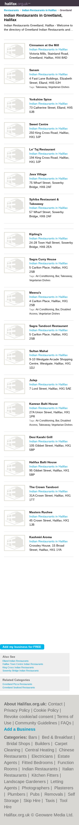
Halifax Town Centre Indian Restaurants (23, 664)
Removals (54, 794)
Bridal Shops (19, 743)
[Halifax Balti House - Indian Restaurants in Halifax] (14, 475)
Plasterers (63, 788)
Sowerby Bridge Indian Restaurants (21, 670)
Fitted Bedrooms (38, 762)
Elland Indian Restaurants (16, 661)
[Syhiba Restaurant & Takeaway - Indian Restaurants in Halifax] (14, 212)
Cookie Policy (46, 710)
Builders (43, 743)
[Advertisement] (39, 599)
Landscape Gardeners (25, 781)
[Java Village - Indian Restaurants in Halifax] (14, 187)
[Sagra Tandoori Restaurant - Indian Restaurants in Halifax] (14, 339)
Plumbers (17, 794)
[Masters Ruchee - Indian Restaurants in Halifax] (14, 525)
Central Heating (40, 750)
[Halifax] (30, 6)
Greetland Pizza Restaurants (17, 684)
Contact (55, 704)
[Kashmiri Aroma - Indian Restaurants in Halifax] (14, 550)
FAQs (66, 723)
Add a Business (19, 729)
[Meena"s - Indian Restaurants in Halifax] (14, 305)
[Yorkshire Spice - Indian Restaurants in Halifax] (14, 112)
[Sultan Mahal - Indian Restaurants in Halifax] (14, 364)
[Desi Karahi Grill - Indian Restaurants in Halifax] (14, 450)
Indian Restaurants (40, 769)
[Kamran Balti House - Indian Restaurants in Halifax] (14, 416)
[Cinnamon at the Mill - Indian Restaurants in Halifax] (14, 58)
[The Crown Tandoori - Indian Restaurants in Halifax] (14, 500)
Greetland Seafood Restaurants (19, 687)
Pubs (35, 794)
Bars (33, 737)
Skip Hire (33, 800)
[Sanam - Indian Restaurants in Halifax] (14, 83)
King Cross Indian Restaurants (18, 667)
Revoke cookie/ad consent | (30, 716)
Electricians (43, 756)
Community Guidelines (36, 723)
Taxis (50, 800)
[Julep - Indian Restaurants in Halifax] (14, 393)
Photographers (36, 788)
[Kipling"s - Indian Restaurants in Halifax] (14, 247)
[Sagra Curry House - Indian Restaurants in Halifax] (14, 272)
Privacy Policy (17, 710)
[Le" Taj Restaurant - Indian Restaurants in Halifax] (14, 162)
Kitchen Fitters (46, 775)
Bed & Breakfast (58, 737)
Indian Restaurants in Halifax (48, 49)
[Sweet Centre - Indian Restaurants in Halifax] (14, 137)
